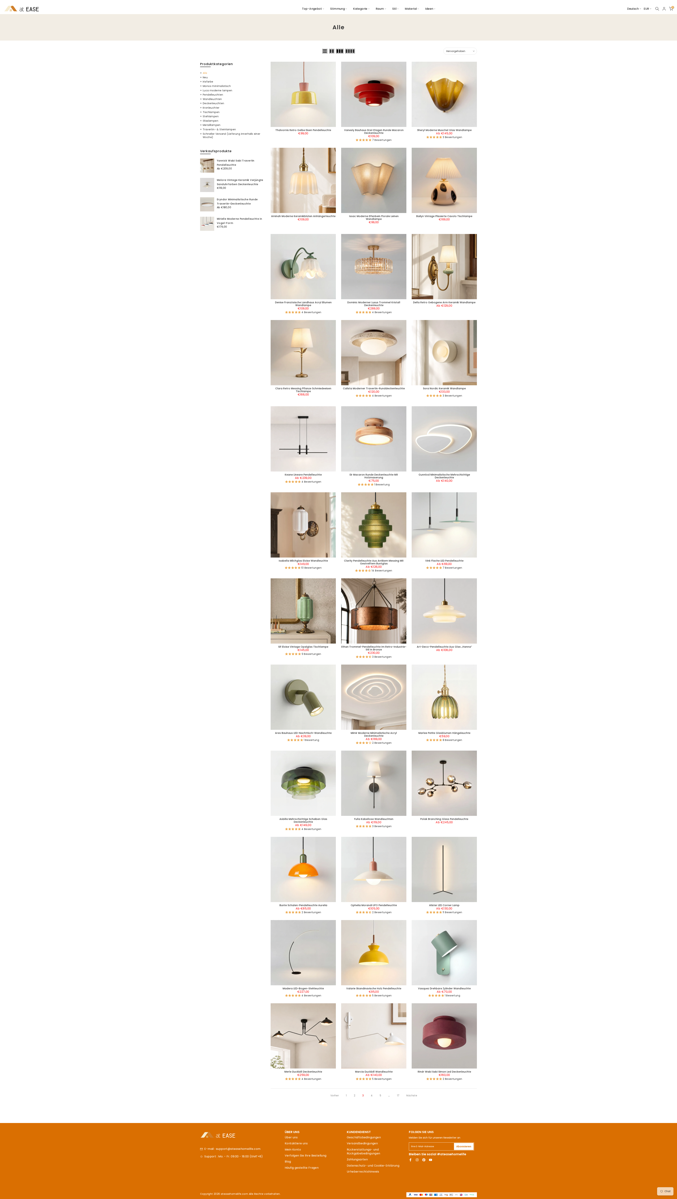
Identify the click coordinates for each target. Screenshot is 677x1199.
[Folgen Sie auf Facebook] (410, 1160)
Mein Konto (293, 1150)
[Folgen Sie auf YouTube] (430, 1160)
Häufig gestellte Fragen (302, 1168)
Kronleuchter (211, 107)
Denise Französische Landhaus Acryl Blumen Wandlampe (303, 304)
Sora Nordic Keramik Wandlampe (444, 388)
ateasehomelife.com (235, 1194)
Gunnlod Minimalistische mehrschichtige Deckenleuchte (444, 476)
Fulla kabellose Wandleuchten (373, 819)
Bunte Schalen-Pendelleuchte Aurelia (303, 905)
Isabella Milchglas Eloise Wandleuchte (303, 560)
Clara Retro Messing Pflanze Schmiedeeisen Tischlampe (303, 390)
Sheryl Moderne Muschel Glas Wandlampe (444, 130)
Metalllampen (212, 125)
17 (398, 1095)
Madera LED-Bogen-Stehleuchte (303, 988)
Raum (380, 9)
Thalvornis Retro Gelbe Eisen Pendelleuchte (303, 130)
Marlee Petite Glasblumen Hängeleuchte (444, 733)
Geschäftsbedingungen (364, 1137)
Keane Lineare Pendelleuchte (303, 474)
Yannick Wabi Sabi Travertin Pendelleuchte (235, 163)
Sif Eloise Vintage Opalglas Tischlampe (303, 647)
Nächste (411, 1095)
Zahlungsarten (357, 1159)
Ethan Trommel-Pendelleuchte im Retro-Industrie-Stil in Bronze (373, 648)
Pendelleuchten (213, 94)
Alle (205, 73)
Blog (288, 1162)
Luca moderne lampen (217, 90)
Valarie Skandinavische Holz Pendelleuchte (373, 988)
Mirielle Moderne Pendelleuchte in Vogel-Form (239, 221)
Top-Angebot (312, 9)
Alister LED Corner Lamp (444, 905)
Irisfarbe (208, 81)
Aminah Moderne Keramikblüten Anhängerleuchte (303, 216)
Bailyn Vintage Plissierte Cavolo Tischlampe (444, 216)
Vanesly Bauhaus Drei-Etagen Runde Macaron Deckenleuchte (374, 131)
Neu (205, 77)
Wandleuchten (212, 99)
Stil (394, 9)
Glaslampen (210, 121)
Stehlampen (211, 116)
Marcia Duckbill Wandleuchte (374, 1071)
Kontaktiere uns (296, 1143)
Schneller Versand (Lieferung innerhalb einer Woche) (231, 135)
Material (411, 9)
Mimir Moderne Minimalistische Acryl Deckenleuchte (374, 734)
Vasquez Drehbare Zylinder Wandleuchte (444, 988)
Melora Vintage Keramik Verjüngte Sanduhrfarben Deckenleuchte (240, 182)
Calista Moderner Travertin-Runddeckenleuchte (374, 388)
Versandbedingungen (362, 1143)
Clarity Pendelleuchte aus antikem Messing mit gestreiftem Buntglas (374, 562)
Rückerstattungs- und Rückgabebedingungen (363, 1151)
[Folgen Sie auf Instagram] (417, 1160)
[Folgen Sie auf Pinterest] (423, 1160)
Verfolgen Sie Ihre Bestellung (306, 1156)
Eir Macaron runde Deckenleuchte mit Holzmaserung (374, 476)
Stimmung (337, 9)
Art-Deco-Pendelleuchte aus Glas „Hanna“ (444, 647)
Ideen (429, 9)
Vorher (334, 1095)
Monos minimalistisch (217, 86)
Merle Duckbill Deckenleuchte (303, 1071)
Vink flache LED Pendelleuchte (444, 560)
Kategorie (360, 9)
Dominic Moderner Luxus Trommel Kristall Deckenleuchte (373, 304)
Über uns (291, 1137)
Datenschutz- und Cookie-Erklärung (373, 1166)
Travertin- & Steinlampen (219, 129)
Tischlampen (211, 112)
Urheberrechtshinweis (363, 1172)
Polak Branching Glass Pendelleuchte (444, 819)
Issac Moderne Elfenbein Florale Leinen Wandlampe (374, 217)
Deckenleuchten (213, 103)
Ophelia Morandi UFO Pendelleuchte (374, 905)
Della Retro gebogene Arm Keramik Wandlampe (444, 302)
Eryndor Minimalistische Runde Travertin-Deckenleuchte (237, 201)
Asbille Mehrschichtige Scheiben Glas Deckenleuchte (303, 820)
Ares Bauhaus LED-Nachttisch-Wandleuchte (303, 733)
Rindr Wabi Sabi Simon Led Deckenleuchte (444, 1071)
